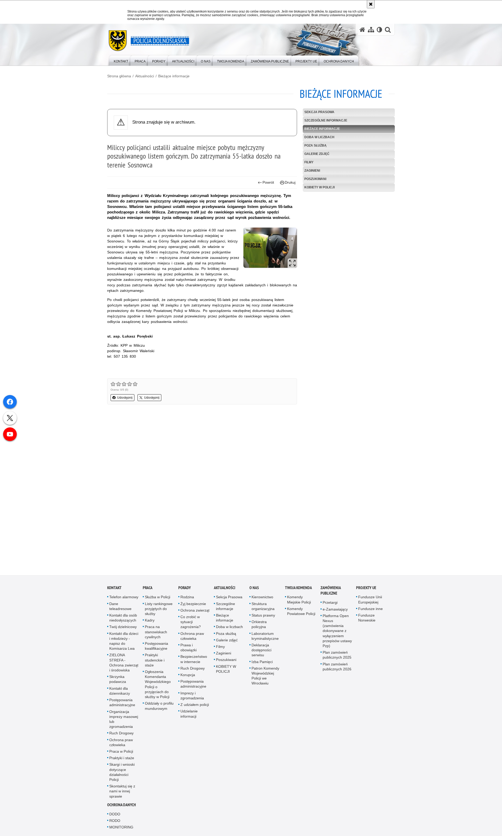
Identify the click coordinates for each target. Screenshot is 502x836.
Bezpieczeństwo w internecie (193, 659)
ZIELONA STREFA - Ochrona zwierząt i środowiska (123, 662)
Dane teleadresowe (120, 606)
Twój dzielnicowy (123, 627)
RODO (114, 821)
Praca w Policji (121, 751)
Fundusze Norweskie (366, 618)
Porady (184, 588)
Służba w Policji (157, 597)
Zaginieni (312, 170)
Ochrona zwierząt (194, 610)
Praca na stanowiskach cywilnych (156, 632)
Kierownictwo (262, 597)
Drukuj (290, 182)
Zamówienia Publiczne (331, 590)
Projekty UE (366, 588)
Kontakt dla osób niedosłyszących (123, 618)
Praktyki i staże (121, 758)
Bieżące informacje (174, 76)
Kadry (150, 620)
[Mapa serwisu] (371, 29)
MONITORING (121, 827)
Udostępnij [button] (125, 397)
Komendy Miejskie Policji (299, 599)
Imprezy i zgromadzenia (192, 695)
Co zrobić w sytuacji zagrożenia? (190, 622)
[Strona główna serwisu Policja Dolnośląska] (362, 29)
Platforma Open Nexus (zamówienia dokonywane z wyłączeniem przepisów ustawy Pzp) (337, 631)
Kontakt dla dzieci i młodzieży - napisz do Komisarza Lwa (123, 641)
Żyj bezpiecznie (193, 604)
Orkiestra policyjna (259, 624)
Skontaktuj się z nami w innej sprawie (122, 791)
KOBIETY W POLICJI (319, 187)
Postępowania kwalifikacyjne (156, 646)
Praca (147, 588)
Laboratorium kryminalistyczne (265, 636)
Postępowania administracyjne (122, 702)
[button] (388, 29)
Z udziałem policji (194, 705)
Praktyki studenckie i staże (154, 660)
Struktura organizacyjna (263, 606)
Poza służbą (315, 145)
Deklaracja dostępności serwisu (261, 650)
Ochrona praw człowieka (121, 742)
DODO (114, 814)
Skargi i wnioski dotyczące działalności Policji (122, 772)
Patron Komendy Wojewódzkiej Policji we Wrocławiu (265, 676)
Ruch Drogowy (121, 733)
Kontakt (114, 588)
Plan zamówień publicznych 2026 (337, 666)
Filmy (308, 162)
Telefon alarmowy (123, 597)
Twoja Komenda (298, 588)
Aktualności (144, 76)
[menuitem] (121, 60)
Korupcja (187, 675)
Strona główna (119, 76)
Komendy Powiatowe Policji (301, 611)
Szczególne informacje (325, 120)
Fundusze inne (370, 609)
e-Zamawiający (335, 609)
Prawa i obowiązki (188, 647)
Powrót (268, 182)
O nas (254, 588)
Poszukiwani (315, 179)
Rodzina (187, 597)
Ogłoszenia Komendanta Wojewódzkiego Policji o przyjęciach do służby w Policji (158, 684)
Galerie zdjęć (316, 154)
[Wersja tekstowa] (379, 29)
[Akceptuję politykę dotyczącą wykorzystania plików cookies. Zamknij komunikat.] (371, 4)
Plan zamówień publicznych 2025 (337, 655)
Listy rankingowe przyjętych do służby (159, 609)
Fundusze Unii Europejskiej (370, 599)
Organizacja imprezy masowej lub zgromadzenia (123, 719)
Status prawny (263, 615)
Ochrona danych (121, 805)
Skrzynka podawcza (117, 679)
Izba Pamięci (262, 662)
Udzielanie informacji (189, 713)
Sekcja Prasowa (319, 112)
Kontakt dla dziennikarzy (119, 690)
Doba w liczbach (319, 137)
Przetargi (330, 603)
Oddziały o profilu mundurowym (159, 706)
